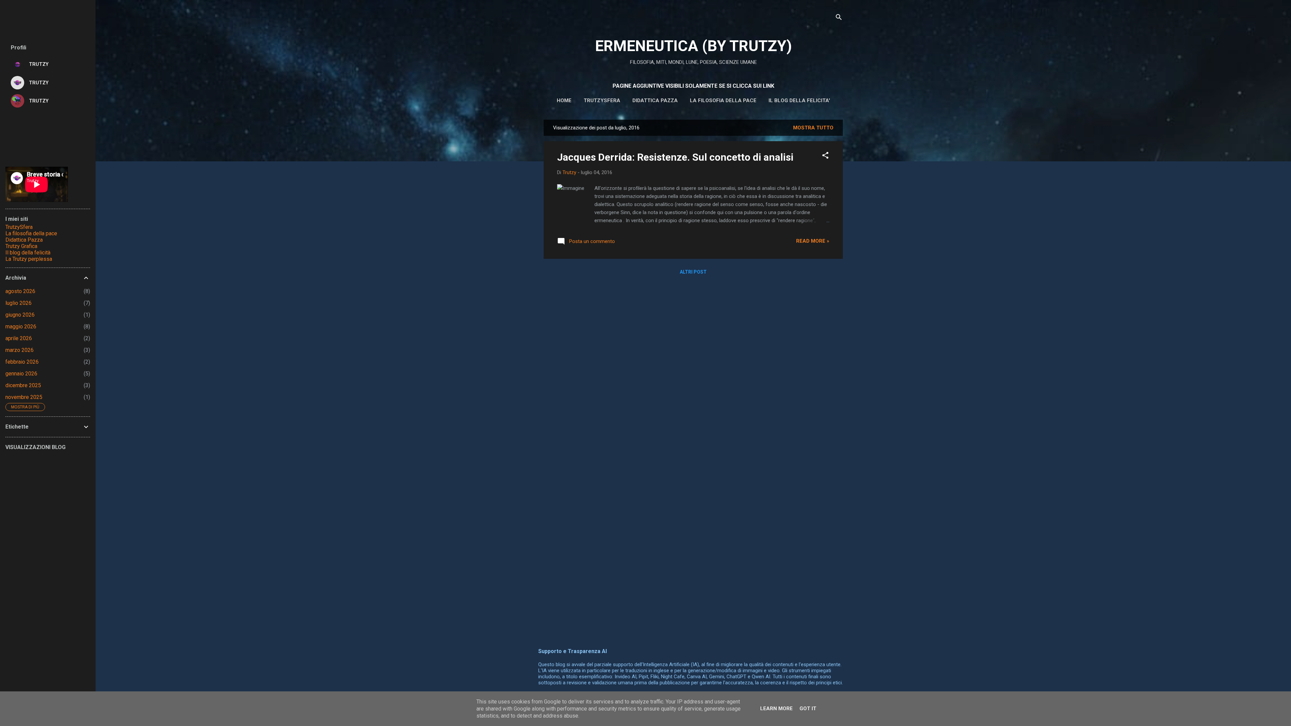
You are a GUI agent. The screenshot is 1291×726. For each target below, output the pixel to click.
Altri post (693, 272)
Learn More (776, 708)
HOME (564, 100)
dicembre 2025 (23, 385)
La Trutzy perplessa (28, 259)
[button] (825, 156)
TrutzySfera (19, 227)
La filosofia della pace (723, 100)
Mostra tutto (813, 128)
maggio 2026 (20, 326)
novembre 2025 (23, 397)
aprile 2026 (18, 338)
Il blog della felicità (27, 252)
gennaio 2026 (21, 373)
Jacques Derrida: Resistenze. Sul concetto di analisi (675, 157)
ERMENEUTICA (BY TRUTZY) (693, 46)
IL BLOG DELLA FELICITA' (799, 100)
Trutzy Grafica (21, 246)
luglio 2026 (18, 303)
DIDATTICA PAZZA (655, 100)
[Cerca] (839, 18)
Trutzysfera (602, 100)
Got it (807, 708)
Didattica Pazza (24, 240)
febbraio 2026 (22, 362)
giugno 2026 (20, 315)
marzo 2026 (19, 350)
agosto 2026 (20, 291)
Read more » (812, 241)
